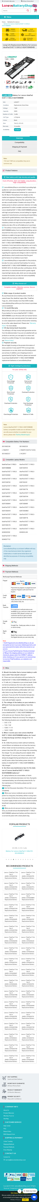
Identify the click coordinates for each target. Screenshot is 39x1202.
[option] (19, 68)
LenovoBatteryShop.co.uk (22, 1186)
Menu (9, 17)
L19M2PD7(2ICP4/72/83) (28, 450)
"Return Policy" (9, 340)
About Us (6, 1110)
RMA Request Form (9, 1134)
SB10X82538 (6, 446)
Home (4, 22)
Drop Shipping (8, 1150)
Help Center (7, 1126)
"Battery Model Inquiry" (23, 434)
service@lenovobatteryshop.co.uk (16, 1160)
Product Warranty (9, 1113)
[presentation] (19, 138)
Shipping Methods (9, 1144)
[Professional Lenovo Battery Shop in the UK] (19, 7)
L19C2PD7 (23, 453)
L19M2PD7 (5, 450)
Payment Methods (9, 1147)
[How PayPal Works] (26, 1179)
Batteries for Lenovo (14, 22)
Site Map (6, 1118)
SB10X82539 (24, 446)
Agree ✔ (25, 1199)
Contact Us (7, 1157)
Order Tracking (8, 1141)
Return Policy (7, 1131)
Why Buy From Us (9, 1116)
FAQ (5, 1128)
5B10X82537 (6, 453)
